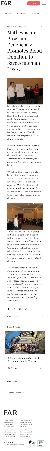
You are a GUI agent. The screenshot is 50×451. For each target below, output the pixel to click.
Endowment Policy (25, 422)
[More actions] (41, 26)
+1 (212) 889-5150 (9, 436)
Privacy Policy (8, 424)
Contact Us (23, 426)
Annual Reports (8, 420)
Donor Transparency (26, 420)
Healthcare (22, 14)
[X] (8, 442)
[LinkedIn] (10, 442)
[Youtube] (12, 442)
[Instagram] (4, 442)
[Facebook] (6, 442)
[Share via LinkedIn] (20, 309)
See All (40, 326)
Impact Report (8, 422)
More (33, 14)
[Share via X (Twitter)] (14, 309)
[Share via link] (26, 309)
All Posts (8, 14)
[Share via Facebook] (8, 309)
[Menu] (44, 3)
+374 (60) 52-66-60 (25, 436)
